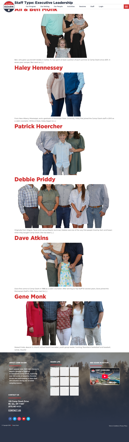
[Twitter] (15, 419)
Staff (92, 6)
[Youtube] (24, 419)
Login (101, 6)
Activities (71, 6)
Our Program (31, 6)
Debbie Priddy (34, 179)
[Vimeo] (28, 419)
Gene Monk (30, 297)
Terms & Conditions (114, 426)
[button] (54, 371)
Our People (58, 6)
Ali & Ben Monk (35, 9)
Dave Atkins (31, 238)
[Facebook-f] (10, 419)
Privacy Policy (123, 426)
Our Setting (44, 6)
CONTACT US (14, 410)
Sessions (82, 6)
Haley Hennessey (38, 68)
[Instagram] (19, 419)
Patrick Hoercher (38, 126)
